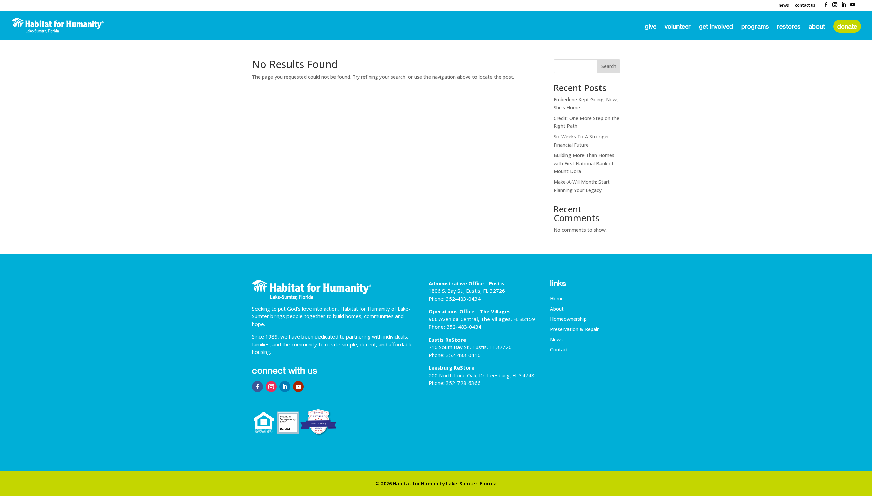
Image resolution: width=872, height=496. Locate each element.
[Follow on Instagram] (271, 386)
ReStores (788, 27)
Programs (755, 27)
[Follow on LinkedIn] (284, 386)
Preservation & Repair (574, 329)
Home (557, 299)
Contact (559, 350)
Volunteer (678, 27)
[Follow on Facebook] (257, 386)
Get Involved (716, 27)
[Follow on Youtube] (298, 386)
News (784, 5)
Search (608, 66)
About (817, 27)
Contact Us (805, 5)
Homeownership (568, 319)
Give (650, 27)
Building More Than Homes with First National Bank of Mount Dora (584, 163)
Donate (847, 26)
